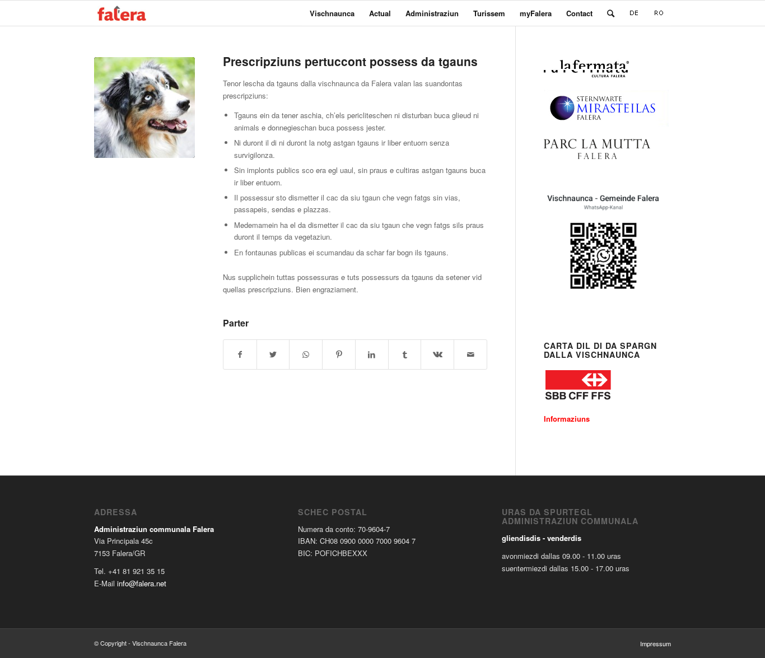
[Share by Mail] (470, 354)
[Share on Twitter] (273, 354)
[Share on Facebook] (239, 354)
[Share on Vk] (437, 354)
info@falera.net (141, 583)
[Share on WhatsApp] (306, 354)
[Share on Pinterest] (339, 354)
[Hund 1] (144, 107)
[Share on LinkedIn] (372, 354)
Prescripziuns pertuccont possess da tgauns (350, 61)
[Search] (611, 13)
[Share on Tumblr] (405, 354)
